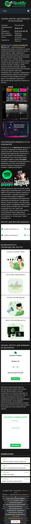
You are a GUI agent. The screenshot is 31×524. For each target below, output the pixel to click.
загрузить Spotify (19, 45)
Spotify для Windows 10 (11, 229)
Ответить (26, 459)
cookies (10, 500)
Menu (5, 11)
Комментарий (15, 428)
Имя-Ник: (15, 421)
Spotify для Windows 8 (11, 235)
